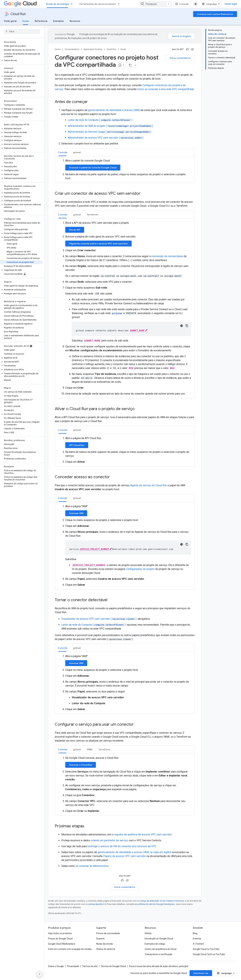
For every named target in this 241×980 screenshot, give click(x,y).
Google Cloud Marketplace (61, 943)
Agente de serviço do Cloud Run (148, 485)
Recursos (75, 20)
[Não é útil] (192, 49)
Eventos (197, 938)
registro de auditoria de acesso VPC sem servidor (143, 834)
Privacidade (73, 966)
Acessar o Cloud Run (80, 764)
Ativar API (74, 229)
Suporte (100, 938)
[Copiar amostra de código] (187, 325)
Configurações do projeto (140, 569)
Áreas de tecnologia (57, 3)
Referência (41, 20)
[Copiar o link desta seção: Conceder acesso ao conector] (113, 477)
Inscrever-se (200, 973)
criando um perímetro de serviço (109, 840)
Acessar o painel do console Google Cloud (92, 167)
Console (184, 3)
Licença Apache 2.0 (97, 904)
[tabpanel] (125, 169)
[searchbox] (22, 31)
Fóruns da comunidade (108, 933)
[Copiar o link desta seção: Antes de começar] (91, 102)
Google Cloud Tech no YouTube (209, 954)
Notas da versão (104, 943)
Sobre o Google (56, 966)
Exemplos (58, 20)
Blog (195, 933)
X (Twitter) (198, 943)
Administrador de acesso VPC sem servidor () (105, 137)
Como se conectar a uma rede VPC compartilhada (165, 89)
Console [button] (62, 152)
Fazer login (231, 4)
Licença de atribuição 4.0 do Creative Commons (161, 901)
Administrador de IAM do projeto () (110, 125)
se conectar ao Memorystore (92, 865)
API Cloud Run (76, 445)
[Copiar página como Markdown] (130, 65)
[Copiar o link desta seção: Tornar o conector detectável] (110, 600)
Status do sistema (105, 949)
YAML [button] (90, 749)
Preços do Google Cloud (60, 938)
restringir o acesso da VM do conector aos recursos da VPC (121, 846)
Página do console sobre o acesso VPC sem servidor (98, 243)
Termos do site (90, 966)
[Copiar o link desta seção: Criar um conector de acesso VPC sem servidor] (143, 194)
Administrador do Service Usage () (109, 131)
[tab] (62, 152)
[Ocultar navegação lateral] (39, 974)
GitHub (148, 933)
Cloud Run (18, 14)
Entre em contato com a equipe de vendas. (70, 949)
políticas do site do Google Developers (156, 904)
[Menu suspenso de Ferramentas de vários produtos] (120, 4)
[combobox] (155, 4)
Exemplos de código (155, 943)
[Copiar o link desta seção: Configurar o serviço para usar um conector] (137, 725)
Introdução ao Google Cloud (159, 938)
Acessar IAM (76, 513)
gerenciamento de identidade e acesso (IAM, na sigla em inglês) (134, 852)
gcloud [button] (77, 152)
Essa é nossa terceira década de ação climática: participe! (158, 966)
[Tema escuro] (181, 325)
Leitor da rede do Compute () (100, 120)
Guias (25, 20)
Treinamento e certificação (158, 954)
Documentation (72, 49)
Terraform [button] (92, 214)
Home (57, 49)
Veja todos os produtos (60, 933)
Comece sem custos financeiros (215, 14)
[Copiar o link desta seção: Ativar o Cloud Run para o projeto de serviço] (138, 409)
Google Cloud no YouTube (206, 949)
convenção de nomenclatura (167, 256)
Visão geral (10, 20)
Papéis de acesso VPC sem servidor (124, 856)
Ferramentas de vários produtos (98, 3)
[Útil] (187, 49)
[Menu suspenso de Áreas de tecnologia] (73, 4)
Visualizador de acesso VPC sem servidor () (98, 618)
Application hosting (93, 49)
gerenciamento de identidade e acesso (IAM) (114, 110)
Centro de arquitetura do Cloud (160, 949)
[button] (21, 60)
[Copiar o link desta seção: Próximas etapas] (87, 826)
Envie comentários (180, 58)
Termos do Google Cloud (113, 966)
